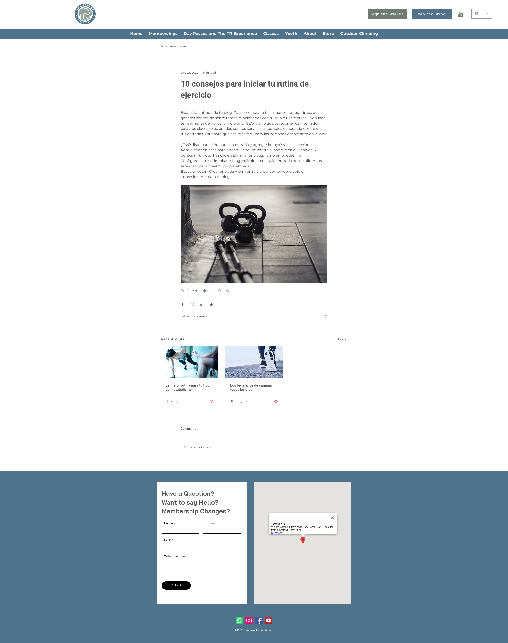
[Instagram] (249, 620)
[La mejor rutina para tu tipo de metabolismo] (189, 362)
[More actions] (325, 72)
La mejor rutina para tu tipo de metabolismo (187, 387)
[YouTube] (268, 620)
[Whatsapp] (239, 620)
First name (170, 523)
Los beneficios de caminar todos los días (251, 387)
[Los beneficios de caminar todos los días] (254, 362)
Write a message (174, 556)
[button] (461, 14)
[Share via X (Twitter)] (192, 304)
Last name (211, 523)
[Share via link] (212, 304)
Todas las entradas (173, 46)
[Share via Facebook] (182, 304)
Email (167, 540)
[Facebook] (259, 620)
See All (342, 338)
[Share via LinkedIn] (202, 304)
